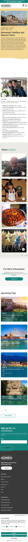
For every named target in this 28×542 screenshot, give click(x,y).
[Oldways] (6, 6)
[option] (14, 1)
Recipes (2, 479)
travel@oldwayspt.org (7, 273)
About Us (3, 487)
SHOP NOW (19, 2)
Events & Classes (4, 481)
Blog (2, 489)
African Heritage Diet (5, 502)
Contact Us (14, 279)
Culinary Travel (4, 28)
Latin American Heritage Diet (7, 507)
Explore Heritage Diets (6, 476)
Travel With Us (8, 415)
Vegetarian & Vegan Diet (6, 510)
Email (2, 438)
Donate (6, 468)
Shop (2, 492)
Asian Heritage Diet (5, 505)
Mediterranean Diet (5, 499)
